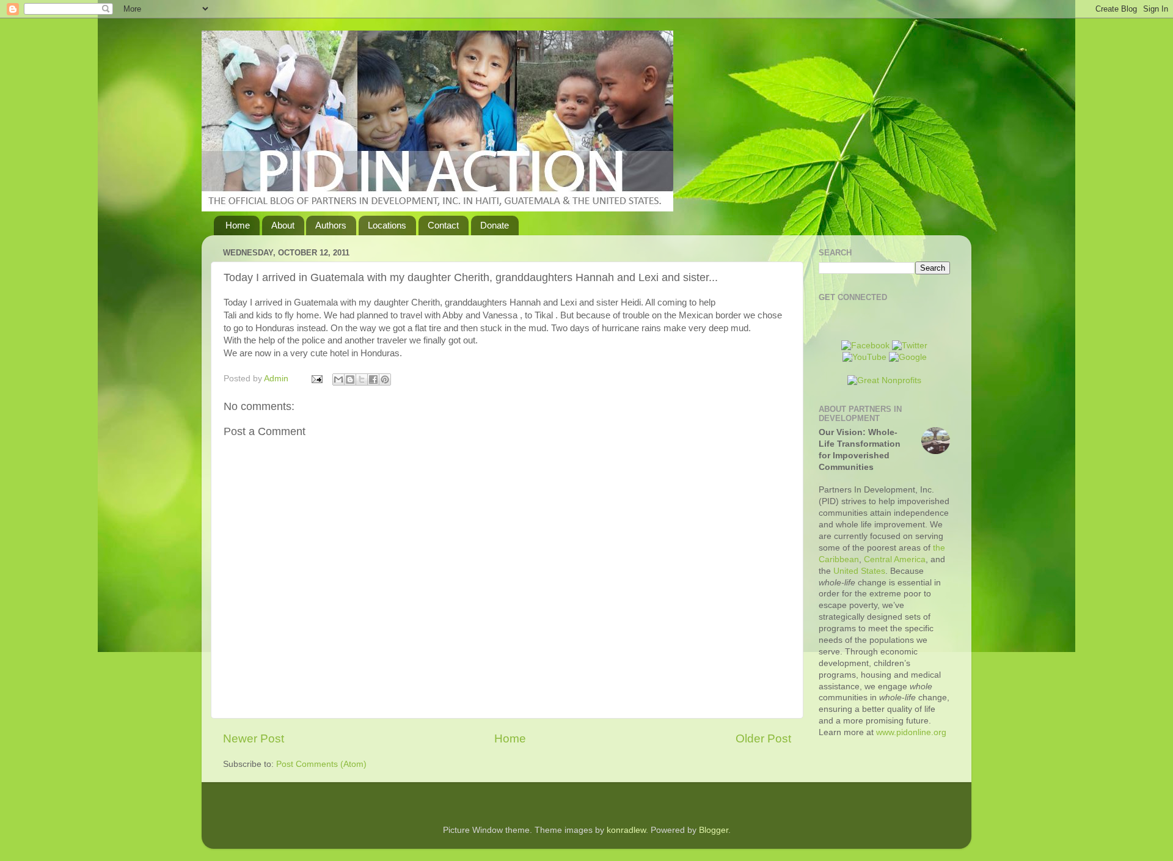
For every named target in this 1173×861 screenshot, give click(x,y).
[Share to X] (362, 379)
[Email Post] (316, 378)
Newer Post (253, 738)
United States (859, 571)
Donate (494, 225)
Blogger (713, 830)
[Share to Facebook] (373, 379)
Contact (443, 225)
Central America (895, 559)
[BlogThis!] (350, 379)
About (282, 225)
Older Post (763, 738)
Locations (387, 225)
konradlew (626, 830)
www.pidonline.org (911, 732)
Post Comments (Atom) (321, 764)
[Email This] (338, 379)
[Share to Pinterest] (385, 379)
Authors (330, 225)
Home (237, 225)
